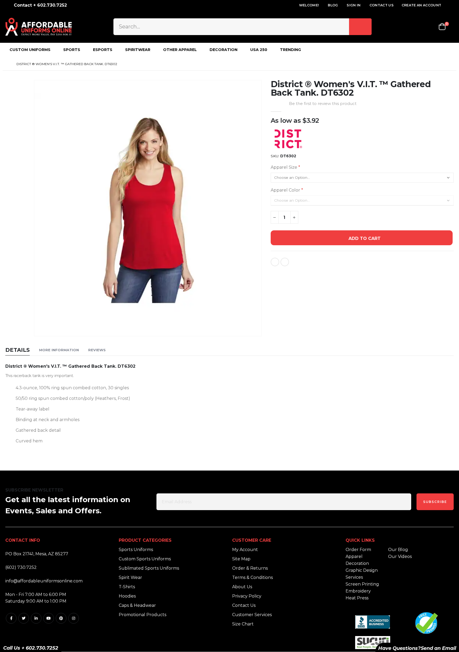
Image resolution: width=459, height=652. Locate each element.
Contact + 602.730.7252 (40, 5)
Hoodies (127, 596)
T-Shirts (127, 586)
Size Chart (243, 623)
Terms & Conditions (252, 577)
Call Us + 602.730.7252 (30, 648)
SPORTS (71, 49)
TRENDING (290, 49)
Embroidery (358, 591)
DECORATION (223, 49)
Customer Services (252, 614)
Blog (333, 5)
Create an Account (421, 5)
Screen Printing (362, 584)
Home (7, 64)
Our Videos (400, 556)
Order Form (358, 549)
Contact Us (381, 5)
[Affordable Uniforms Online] (38, 27)
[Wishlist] (430, 26)
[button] (256, 331)
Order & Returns (250, 568)
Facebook (11, 618)
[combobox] (242, 26)
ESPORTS (102, 49)
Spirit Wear (130, 577)
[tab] (17, 350)
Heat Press (357, 597)
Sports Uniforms (136, 549)
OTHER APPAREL (180, 49)
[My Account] (415, 26)
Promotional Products (142, 614)
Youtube (48, 618)
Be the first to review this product (322, 103)
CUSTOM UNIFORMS (30, 49)
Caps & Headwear (137, 605)
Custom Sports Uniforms (145, 558)
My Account (245, 549)
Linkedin (36, 618)
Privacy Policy (246, 596)
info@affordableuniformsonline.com (44, 580)
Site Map (241, 558)
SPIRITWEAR (137, 49)
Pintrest (61, 618)
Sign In (353, 5)
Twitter (23, 618)
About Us (242, 586)
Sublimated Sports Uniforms (149, 568)
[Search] (360, 26)
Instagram (73, 618)
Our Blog (398, 549)
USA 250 (258, 49)
